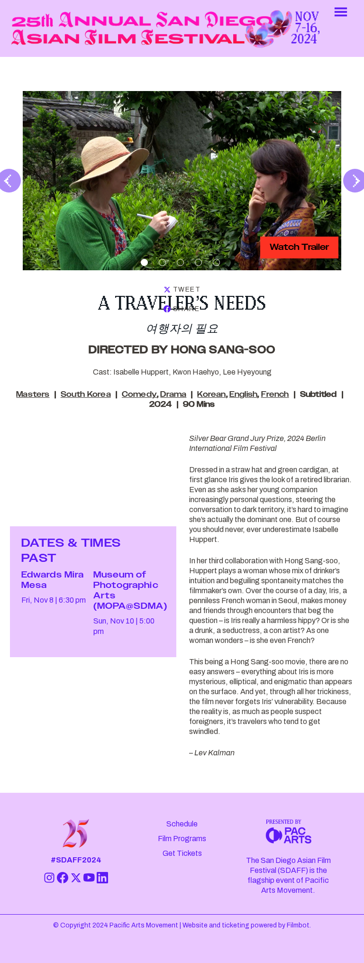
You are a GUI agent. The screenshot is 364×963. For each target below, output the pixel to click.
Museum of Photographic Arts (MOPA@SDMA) (130, 590)
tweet (186, 289)
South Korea (86, 395)
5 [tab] (216, 262)
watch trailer (299, 247)
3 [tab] (180, 262)
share (186, 308)
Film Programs (182, 839)
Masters (32, 395)
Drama (173, 395)
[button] (341, 28)
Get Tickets (182, 853)
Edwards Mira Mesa (52, 580)
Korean (211, 395)
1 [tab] (144, 262)
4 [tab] (198, 262)
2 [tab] (162, 262)
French (275, 395)
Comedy (139, 395)
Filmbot (298, 925)
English (243, 395)
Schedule (182, 824)
